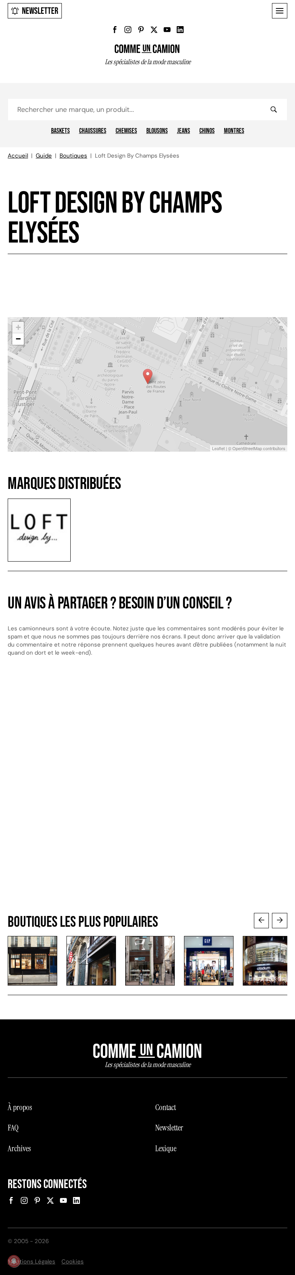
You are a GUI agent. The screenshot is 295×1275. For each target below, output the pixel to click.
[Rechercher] (273, 109)
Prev (261, 920)
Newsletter (40, 11)
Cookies (72, 1261)
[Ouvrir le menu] (279, 10)
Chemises (126, 131)
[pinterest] (141, 29)
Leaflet (218, 448)
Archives (19, 1148)
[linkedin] (180, 29)
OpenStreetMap (247, 448)
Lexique (165, 1148)
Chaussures (92, 131)
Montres (234, 131)
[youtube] (167, 29)
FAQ (13, 1127)
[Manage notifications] (14, 1261)
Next (279, 920)
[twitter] (154, 29)
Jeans (183, 131)
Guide (44, 156)
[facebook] (114, 29)
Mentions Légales (31, 1261)
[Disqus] (147, 792)
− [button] (18, 339)
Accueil (18, 156)
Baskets (60, 131)
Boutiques (73, 156)
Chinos (207, 131)
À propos (20, 1107)
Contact (165, 1107)
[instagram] (127, 29)
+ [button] (18, 327)
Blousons (157, 131)
